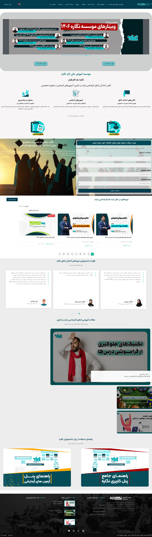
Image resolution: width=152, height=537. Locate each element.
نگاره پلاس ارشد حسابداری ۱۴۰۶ (46, 237)
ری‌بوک (77, 4)
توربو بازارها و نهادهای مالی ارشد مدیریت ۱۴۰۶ (80, 237)
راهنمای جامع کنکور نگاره (116, 4)
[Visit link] (115, 467)
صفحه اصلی (102, 502)
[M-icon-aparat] (83, 530)
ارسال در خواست (114, 190)
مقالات (83, 4)
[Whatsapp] (78, 530)
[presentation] (146, 292)
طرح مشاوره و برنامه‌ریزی (98, 508)
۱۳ (63, 254)
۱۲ (68, 254)
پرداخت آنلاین (69, 4)
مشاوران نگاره (101, 4)
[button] (80, 313)
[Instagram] (73, 530)
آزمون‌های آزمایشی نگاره (99, 511)
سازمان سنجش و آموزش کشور (97, 514)
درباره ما (60, 4)
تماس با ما (52, 4)
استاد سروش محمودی (125, 242)
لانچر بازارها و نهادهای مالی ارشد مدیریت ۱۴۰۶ (118, 237)
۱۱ (72, 254)
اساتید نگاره (91, 4)
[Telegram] (69, 530)
